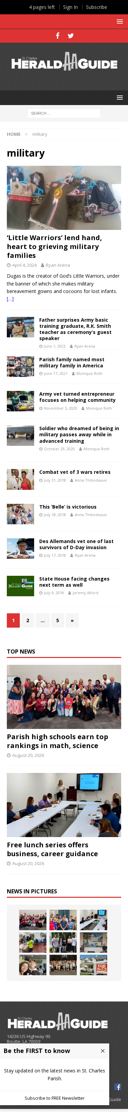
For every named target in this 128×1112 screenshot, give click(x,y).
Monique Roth (89, 373)
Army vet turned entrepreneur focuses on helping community (77, 397)
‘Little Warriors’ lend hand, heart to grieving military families (54, 246)
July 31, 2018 (55, 480)
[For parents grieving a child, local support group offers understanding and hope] (32, 965)
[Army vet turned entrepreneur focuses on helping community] (20, 401)
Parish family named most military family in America (71, 362)
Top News (21, 651)
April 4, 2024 (24, 265)
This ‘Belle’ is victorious (68, 506)
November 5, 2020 (60, 408)
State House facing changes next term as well (74, 581)
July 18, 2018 (55, 514)
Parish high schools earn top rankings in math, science (57, 741)
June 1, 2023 (55, 346)
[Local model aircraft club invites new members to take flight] (63, 920)
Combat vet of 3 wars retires (75, 472)
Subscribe (96, 7)
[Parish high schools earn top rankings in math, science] (64, 697)
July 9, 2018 (54, 592)
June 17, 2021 (56, 373)
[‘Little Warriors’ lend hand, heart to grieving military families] (64, 198)
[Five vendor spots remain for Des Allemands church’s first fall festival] (63, 965)
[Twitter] (71, 36)
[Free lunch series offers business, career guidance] (64, 805)
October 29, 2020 (59, 448)
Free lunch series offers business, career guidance (52, 849)
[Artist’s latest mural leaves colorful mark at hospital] (93, 942)
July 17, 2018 (55, 555)
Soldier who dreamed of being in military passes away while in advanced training (79, 434)
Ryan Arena (58, 265)
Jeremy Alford (85, 592)
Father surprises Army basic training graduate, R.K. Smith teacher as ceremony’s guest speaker (75, 329)
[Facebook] (57, 36)
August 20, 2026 (28, 755)
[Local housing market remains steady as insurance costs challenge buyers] (93, 965)
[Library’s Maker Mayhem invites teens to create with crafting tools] (32, 942)
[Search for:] (64, 112)
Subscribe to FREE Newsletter (55, 1098)
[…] (10, 298)
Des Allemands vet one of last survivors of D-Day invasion (76, 544)
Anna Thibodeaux (91, 480)
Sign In (70, 7)
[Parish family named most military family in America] (20, 366)
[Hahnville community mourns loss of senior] (63, 942)
